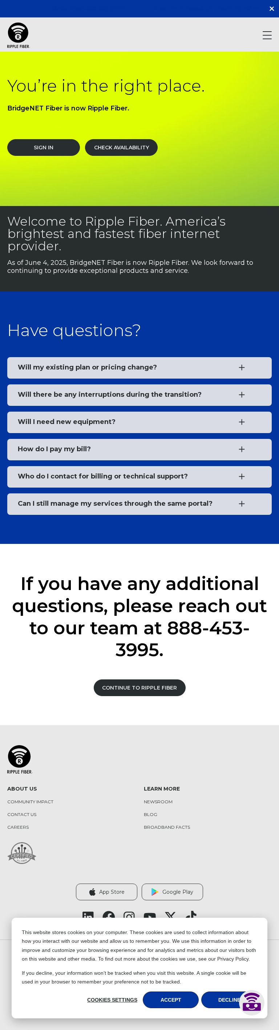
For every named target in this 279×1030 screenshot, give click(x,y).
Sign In (43, 147)
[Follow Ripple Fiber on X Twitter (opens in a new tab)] (170, 917)
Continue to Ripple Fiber (139, 687)
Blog (150, 814)
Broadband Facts (167, 827)
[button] (273, 8)
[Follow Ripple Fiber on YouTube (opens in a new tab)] (149, 917)
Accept (171, 1000)
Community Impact (30, 801)
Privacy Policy (232, 959)
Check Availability (121, 147)
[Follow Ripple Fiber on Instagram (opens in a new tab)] (129, 917)
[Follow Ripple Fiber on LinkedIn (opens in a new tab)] (88, 917)
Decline (229, 1000)
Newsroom (158, 801)
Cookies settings (112, 1000)
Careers (18, 827)
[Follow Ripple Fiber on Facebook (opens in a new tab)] (108, 917)
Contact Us (21, 814)
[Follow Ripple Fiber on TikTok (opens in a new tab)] (191, 917)
